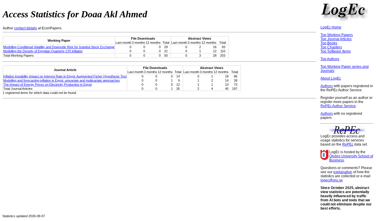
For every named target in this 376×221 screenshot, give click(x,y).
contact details (25, 28)
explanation (342, 172)
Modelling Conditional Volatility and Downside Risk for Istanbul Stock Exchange (59, 47)
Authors (326, 86)
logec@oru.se (331, 180)
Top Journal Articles (336, 39)
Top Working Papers (336, 35)
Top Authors (329, 59)
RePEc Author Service (338, 106)
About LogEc (330, 78)
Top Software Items (335, 51)
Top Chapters (331, 47)
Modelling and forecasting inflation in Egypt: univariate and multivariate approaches (61, 80)
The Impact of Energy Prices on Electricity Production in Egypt (47, 84)
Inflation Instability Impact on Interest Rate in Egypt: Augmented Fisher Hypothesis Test (65, 76)
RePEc (347, 144)
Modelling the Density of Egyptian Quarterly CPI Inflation (43, 51)
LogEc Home (330, 27)
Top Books (328, 43)
